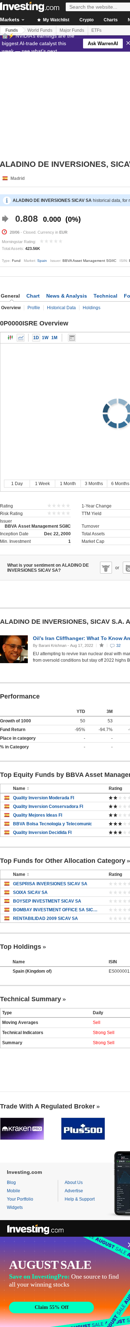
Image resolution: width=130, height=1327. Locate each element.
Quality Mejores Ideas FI (37, 815)
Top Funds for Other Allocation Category (62, 860)
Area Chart (21, 338)
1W (45, 337)
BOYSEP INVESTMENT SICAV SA (47, 901)
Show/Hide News (72, 338)
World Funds (39, 30)
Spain (42, 261)
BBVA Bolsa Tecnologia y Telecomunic (52, 823)
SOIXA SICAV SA (30, 892)
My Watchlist (55, 19)
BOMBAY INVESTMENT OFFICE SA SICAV (55, 909)
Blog (11, 1182)
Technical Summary (30, 999)
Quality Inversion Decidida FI (42, 832)
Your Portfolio (20, 1199)
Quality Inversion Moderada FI (43, 797)
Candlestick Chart (10, 338)
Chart (33, 296)
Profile (33, 307)
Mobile (13, 1190)
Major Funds (72, 30)
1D (36, 337)
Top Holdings (20, 946)
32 (118, 645)
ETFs (96, 30)
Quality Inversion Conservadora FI (48, 806)
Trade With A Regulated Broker (47, 1106)
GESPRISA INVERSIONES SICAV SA (50, 883)
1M (54, 337)
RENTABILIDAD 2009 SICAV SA (45, 918)
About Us (74, 1182)
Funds (11, 30)
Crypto (86, 19)
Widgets (15, 1207)
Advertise (74, 1190)
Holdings (91, 307)
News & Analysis (66, 296)
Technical (105, 296)
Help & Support (80, 1199)
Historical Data (61, 307)
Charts (111, 19)
